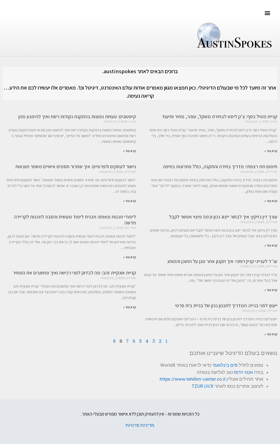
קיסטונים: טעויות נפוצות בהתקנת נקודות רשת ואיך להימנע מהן (77, 116)
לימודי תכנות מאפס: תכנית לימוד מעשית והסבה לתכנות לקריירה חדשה (75, 220)
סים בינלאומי (225, 365)
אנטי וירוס (243, 372)
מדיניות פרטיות (140, 425)
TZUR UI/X (203, 386)
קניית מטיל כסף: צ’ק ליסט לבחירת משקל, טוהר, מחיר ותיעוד (219, 116)
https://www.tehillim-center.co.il (192, 379)
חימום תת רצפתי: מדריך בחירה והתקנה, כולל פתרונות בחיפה (220, 166)
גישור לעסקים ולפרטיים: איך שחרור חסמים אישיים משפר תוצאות (75, 166)
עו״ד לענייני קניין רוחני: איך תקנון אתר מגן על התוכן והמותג (222, 261)
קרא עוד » (270, 151)
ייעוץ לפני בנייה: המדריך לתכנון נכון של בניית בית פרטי (226, 305)
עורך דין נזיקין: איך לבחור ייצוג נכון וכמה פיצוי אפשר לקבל (223, 217)
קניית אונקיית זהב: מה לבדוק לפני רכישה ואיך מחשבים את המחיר (74, 273)
